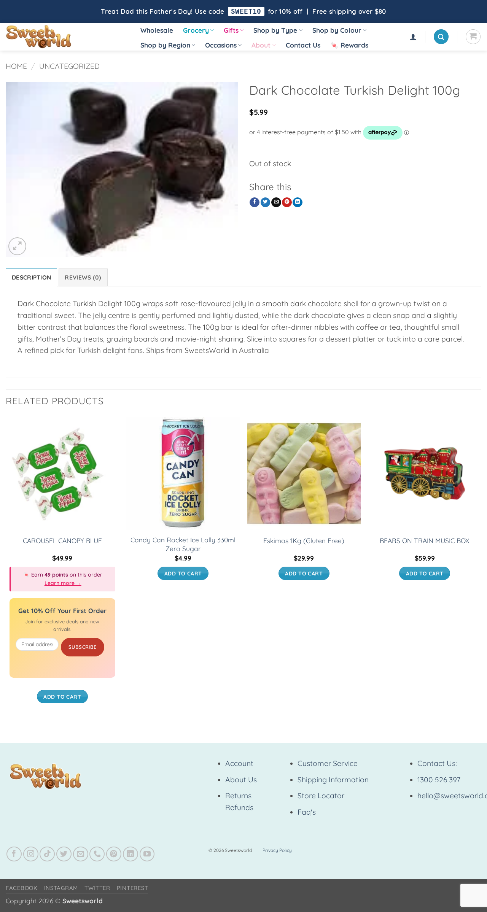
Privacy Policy (277, 850)
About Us (241, 779)
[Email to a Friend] (276, 202)
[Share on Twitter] (266, 202)
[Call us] (97, 854)
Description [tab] (31, 277)
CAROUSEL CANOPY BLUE (62, 541)
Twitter (97, 887)
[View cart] (473, 36)
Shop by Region (165, 45)
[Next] (481, 567)
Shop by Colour (336, 30)
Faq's (307, 812)
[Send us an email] (80, 854)
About (261, 45)
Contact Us (303, 45)
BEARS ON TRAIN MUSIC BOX (424, 541)
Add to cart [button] (62, 696)
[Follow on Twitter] (64, 854)
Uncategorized (69, 66)
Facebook (22, 887)
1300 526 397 (438, 779)
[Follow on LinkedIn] (130, 854)
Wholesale (156, 30)
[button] (413, 37)
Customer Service (328, 763)
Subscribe (82, 647)
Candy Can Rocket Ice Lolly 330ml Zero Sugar (183, 544)
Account (239, 763)
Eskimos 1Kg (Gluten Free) (303, 541)
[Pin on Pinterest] (287, 202)
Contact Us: (437, 763)
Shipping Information (333, 779)
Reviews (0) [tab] (83, 277)
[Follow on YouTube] (147, 854)
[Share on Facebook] (254, 202)
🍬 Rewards (349, 45)
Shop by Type (275, 30)
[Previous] (6, 567)
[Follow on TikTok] (47, 854)
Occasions (221, 45)
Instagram (61, 887)
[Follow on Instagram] (30, 854)
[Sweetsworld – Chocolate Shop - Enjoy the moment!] (65, 37)
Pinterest (132, 887)
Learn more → (63, 583)
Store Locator (321, 795)
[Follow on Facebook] (14, 854)
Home (16, 66)
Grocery (196, 30)
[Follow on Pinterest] (113, 854)
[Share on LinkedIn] (297, 202)
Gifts (231, 30)
